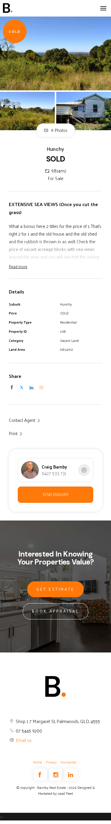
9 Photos (58, 130)
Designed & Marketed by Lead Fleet (66, 790)
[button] (16, 433)
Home (37, 762)
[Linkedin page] (70, 775)
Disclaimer (69, 762)
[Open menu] (103, 8)
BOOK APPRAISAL (55, 611)
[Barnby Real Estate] (25, 8)
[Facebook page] (41, 775)
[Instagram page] (56, 775)
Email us (24, 740)
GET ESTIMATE (55, 589)
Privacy (51, 762)
